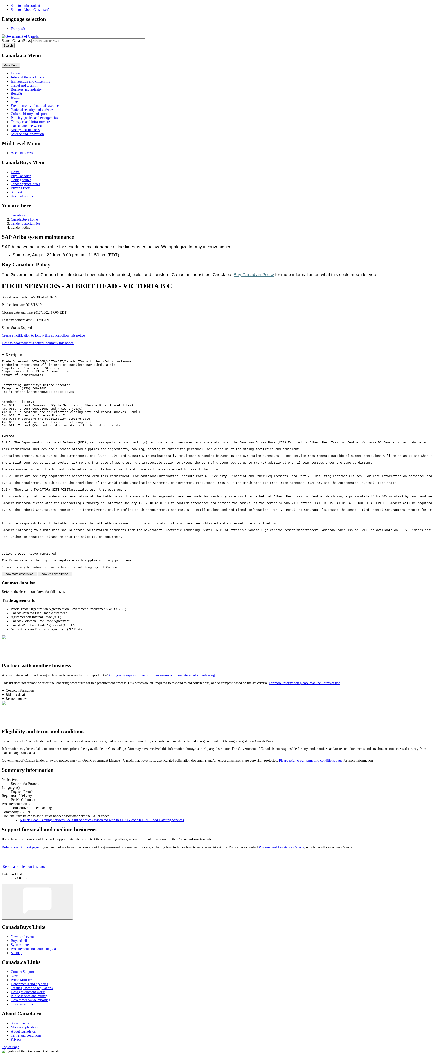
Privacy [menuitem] (16, 1039)
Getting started (21, 180)
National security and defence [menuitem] (32, 110)
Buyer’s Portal (21, 188)
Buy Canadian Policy (254, 274)
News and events (23, 937)
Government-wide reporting (30, 1000)
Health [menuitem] (15, 97)
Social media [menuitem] (20, 1023)
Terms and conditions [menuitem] (26, 1035)
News (15, 976)
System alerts (20, 945)
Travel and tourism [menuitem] (24, 85)
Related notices (16, 698)
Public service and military (29, 996)
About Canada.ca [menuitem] (23, 1031)
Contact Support (22, 972)
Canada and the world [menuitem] (26, 126)
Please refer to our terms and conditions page (310, 760)
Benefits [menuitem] (16, 93)
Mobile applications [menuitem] (25, 1027)
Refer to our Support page (20, 847)
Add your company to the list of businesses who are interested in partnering (161, 675)
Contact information (20, 690)
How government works (28, 992)
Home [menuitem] (15, 73)
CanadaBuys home (24, 219)
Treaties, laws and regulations (32, 988)
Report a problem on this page (24, 866)
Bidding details (16, 694)
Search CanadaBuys (16, 40)
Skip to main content (25, 5)
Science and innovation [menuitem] (27, 134)
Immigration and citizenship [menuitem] (30, 81)
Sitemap (16, 953)
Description (14, 355)
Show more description (19, 574)
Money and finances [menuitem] (25, 130)
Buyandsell (19, 941)
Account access (22, 153)
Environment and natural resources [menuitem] (35, 105)
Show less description (55, 574)
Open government (23, 1004)
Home (15, 172)
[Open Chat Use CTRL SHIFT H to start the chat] (37, 902)
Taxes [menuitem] (15, 101)
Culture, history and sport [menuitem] (29, 114)
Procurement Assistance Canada (281, 847)
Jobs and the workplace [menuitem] (27, 77)
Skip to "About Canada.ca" (30, 9)
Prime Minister (21, 980)
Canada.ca (18, 215)
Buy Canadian (21, 176)
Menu (11, 65)
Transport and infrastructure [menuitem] (30, 122)
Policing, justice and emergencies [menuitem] (34, 118)
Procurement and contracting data (34, 949)
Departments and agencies (29, 984)
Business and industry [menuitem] (26, 89)
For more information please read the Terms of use (304, 683)
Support (16, 192)
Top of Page (10, 1047)
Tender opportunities (25, 184)
